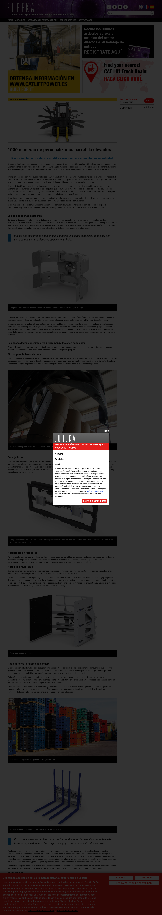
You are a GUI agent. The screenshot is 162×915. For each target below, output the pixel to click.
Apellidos (59, 459)
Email (57, 464)
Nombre (59, 454)
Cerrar (106, 431)
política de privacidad (95, 491)
